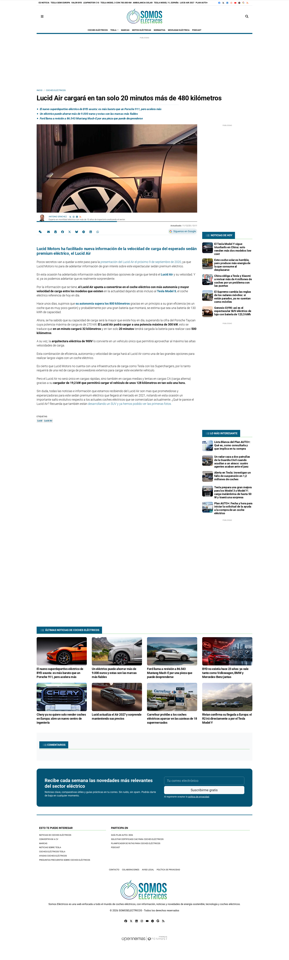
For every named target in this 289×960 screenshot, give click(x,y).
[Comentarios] (41, 231)
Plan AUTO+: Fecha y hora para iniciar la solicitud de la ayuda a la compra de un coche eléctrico (233, 508)
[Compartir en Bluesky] (76, 231)
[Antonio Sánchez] (42, 217)
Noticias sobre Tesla (50, 847)
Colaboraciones (130, 869)
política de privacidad (198, 797)
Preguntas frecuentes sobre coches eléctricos (64, 860)
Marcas (43, 843)
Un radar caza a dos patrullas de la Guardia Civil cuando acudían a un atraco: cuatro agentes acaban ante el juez (232, 461)
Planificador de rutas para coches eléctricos (135, 843)
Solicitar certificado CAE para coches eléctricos (137, 839)
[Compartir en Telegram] (83, 231)
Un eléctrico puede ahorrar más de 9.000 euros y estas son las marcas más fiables (89, 113)
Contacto (114, 869)
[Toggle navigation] (42, 16)
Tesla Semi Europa (60, 3)
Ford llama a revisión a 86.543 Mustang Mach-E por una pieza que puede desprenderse (91, 118)
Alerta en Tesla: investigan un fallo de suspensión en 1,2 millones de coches (232, 476)
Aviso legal (148, 869)
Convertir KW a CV (48, 839)
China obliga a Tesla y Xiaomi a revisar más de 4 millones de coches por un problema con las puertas (233, 280)
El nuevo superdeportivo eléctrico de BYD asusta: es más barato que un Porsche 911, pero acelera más (101, 109)
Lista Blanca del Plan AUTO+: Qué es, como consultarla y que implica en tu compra (232, 445)
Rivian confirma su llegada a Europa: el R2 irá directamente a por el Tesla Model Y (227, 718)
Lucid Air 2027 (187, 3)
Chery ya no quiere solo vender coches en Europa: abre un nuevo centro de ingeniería (61, 718)
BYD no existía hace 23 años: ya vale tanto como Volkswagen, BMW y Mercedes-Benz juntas (225, 673)
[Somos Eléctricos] (144, 16)
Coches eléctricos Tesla (52, 851)
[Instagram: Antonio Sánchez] (73, 216)
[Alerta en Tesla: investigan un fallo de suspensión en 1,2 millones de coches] (207, 476)
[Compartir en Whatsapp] (97, 231)
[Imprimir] (55, 231)
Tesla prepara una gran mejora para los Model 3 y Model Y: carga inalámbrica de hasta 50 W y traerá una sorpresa (233, 492)
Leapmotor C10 (91, 3)
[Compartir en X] (69, 231)
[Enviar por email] (48, 231)
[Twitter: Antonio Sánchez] (70, 216)
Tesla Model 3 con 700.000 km (116, 3)
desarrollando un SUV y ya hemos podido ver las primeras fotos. (130, 403)
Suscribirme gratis (204, 790)
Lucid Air (167, 274)
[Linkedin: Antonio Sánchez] (77, 216)
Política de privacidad (168, 869)
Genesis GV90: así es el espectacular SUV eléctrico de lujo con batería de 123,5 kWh (232, 311)
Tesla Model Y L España (166, 3)
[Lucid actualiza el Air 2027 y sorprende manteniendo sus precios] (117, 696)
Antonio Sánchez (58, 216)
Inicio (39, 90)
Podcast (115, 847)
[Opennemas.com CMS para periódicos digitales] (144, 941)
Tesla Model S (166, 291)
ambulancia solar (143, 3)
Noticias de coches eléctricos (55, 835)
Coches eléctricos (56, 90)
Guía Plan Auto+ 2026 (122, 835)
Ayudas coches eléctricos (53, 856)
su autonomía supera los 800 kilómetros (102, 303)
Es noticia (44, 3)
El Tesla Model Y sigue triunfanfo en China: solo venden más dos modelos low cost (232, 248)
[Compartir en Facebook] (62, 231)
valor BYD (76, 3)
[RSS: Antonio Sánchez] (80, 216)
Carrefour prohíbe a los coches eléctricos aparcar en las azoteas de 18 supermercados (172, 718)
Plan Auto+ (202, 3)
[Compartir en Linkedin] (90, 231)
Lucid (39, 421)
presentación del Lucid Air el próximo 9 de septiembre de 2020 (141, 262)
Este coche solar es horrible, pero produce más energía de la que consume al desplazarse (232, 264)
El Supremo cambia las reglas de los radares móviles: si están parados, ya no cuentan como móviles (232, 296)
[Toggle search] (247, 16)
